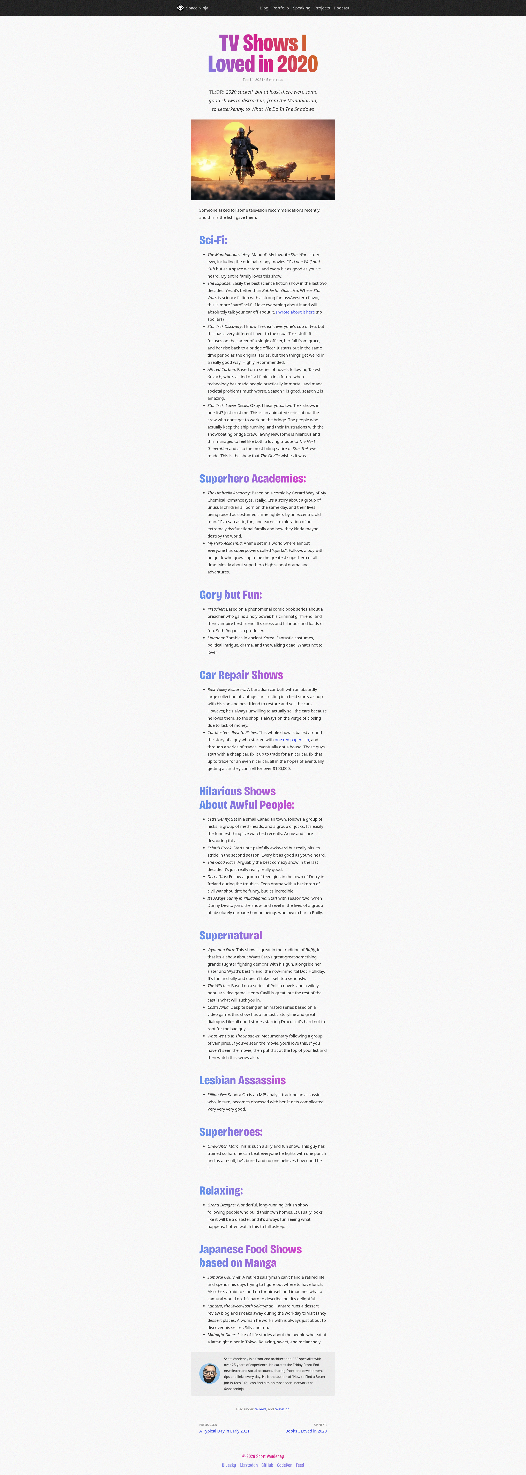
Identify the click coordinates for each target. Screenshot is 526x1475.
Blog (264, 8)
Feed (300, 1465)
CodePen (284, 1465)
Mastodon (249, 1465)
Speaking (301, 8)
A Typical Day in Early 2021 (224, 1431)
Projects (322, 8)
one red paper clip (292, 739)
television (282, 1409)
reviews (260, 1409)
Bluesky (229, 1465)
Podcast (341, 8)
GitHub (267, 1465)
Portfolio (280, 8)
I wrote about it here (295, 312)
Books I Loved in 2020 (306, 1431)
